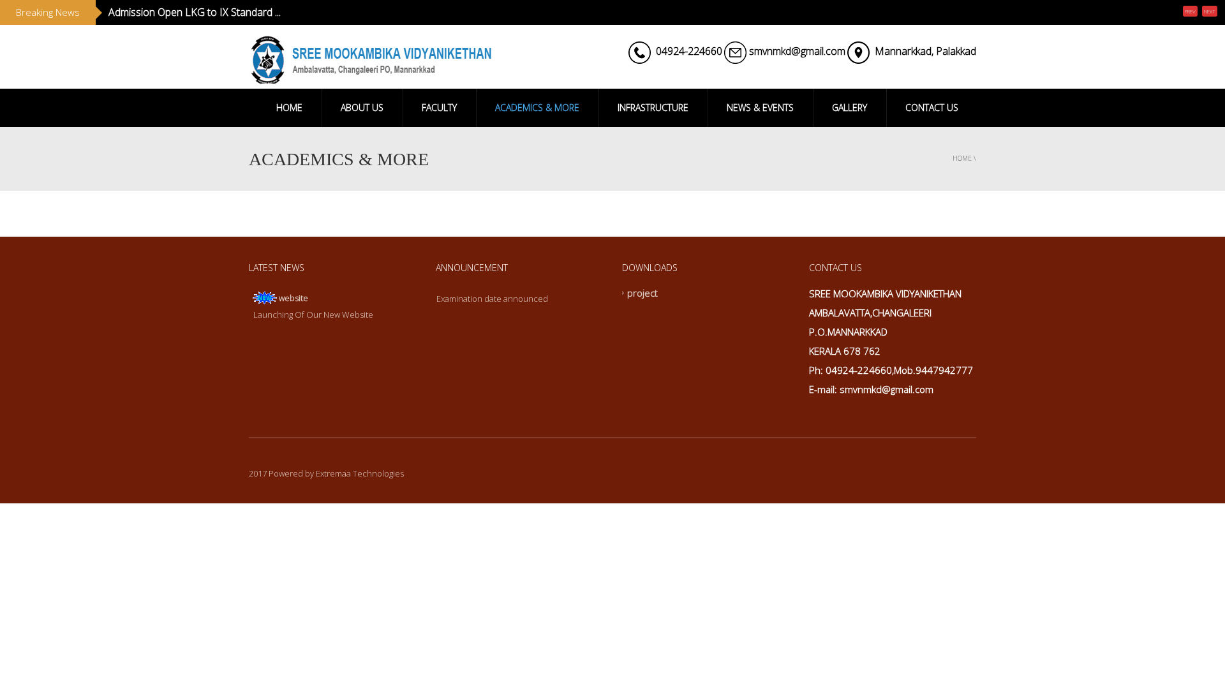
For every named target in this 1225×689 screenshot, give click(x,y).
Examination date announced (492, 298)
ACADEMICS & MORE (537, 107)
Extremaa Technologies (360, 473)
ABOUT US (362, 107)
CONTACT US (931, 107)
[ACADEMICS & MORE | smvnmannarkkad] (370, 57)
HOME (289, 107)
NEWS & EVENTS (760, 107)
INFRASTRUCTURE (653, 107)
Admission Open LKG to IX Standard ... (194, 12)
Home (962, 158)
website (293, 298)
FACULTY (439, 107)
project (642, 292)
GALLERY (849, 107)
